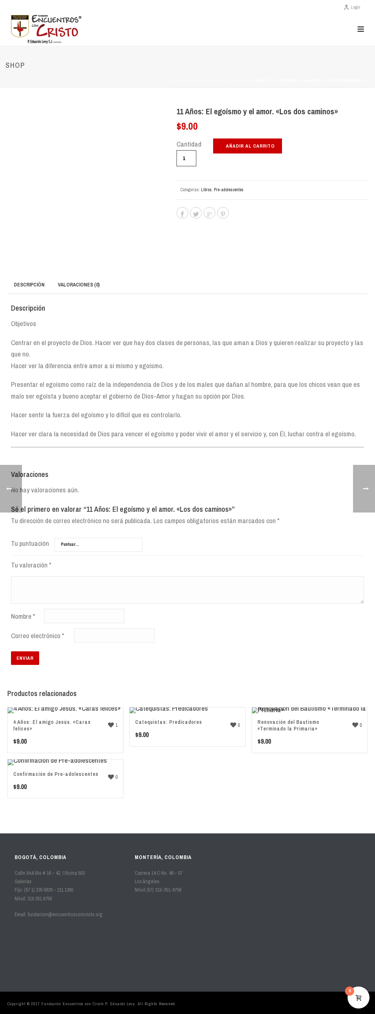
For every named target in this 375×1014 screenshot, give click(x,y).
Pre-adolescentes (229, 80)
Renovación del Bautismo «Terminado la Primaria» (288, 725)
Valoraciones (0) (79, 284)
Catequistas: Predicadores (168, 722)
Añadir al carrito (250, 146)
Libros (197, 80)
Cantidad (189, 144)
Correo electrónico (37, 635)
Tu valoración (31, 565)
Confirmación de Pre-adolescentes (56, 774)
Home (181, 80)
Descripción (29, 284)
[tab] (29, 284)
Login (355, 7)
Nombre (23, 616)
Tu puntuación (30, 543)
